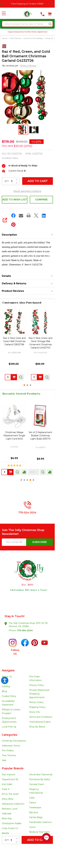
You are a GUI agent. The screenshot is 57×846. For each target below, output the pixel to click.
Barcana (33, 812)
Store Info (34, 712)
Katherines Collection (13, 803)
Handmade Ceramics (40, 822)
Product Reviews (13, 290)
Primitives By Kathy (39, 779)
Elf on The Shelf (10, 794)
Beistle (5, 833)
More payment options (27, 191)
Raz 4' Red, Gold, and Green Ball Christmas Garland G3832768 (14, 341)
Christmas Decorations (14, 740)
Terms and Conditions (40, 717)
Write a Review (28, 65)
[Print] (28, 215)
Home (4, 38)
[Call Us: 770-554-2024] (42, 14)
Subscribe (39, 542)
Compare (41, 199)
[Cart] (50, 14)
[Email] (21, 215)
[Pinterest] (13, 224)
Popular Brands (13, 768)
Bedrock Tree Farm (39, 832)
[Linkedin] (44, 215)
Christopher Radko (12, 823)
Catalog (6, 686)
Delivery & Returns (14, 283)
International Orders (39, 721)
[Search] (50, 24)
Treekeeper (35, 807)
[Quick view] (21, 377)
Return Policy (36, 702)
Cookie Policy (9, 696)
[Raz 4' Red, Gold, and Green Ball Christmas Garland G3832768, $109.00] (14, 321)
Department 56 (10, 779)
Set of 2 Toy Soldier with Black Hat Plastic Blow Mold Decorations (40, 435)
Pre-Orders (8, 750)
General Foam (36, 784)
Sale (4, 760)
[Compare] (24, 472)
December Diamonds (40, 774)
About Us (7, 676)
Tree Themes (9, 755)
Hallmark (6, 813)
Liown (32, 827)
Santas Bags (35, 817)
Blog (4, 691)
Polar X (5, 789)
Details (6, 276)
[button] (27, 581)
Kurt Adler (7, 784)
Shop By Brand (37, 726)
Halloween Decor (11, 745)
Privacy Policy (36, 685)
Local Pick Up (9, 726)
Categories (9, 734)
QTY (7, 181)
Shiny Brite (7, 799)
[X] (36, 215)
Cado (32, 797)
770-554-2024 (25, 630)
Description (9, 234)
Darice (32, 802)
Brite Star (7, 818)
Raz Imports (8, 774)
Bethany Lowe (9, 808)
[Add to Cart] (14, 377)
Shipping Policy (37, 707)
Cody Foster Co (10, 828)
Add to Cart (38, 181)
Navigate (8, 670)
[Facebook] (13, 215)
